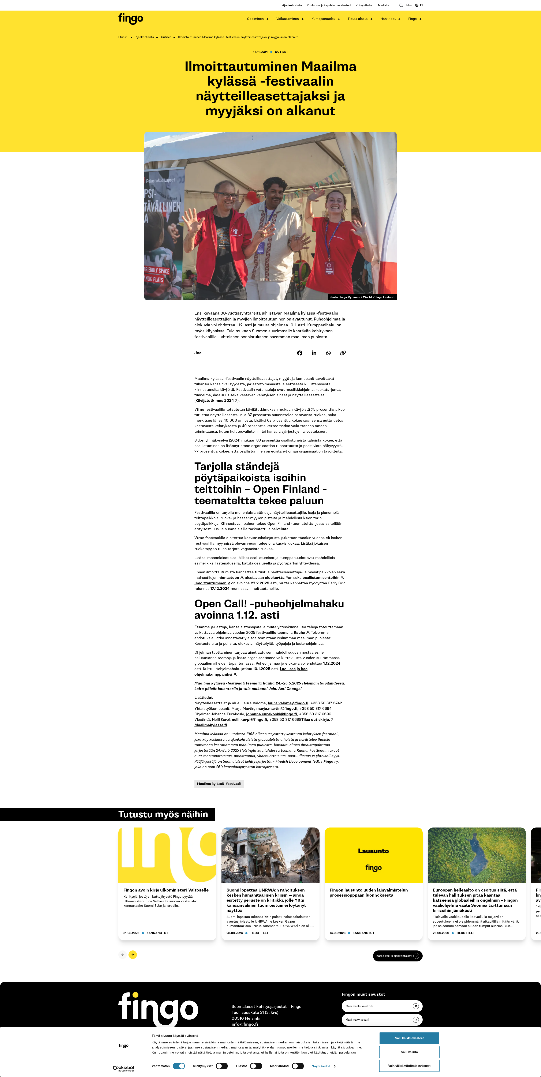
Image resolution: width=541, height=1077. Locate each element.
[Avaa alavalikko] (267, 19)
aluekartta (274, 577)
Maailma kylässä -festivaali (219, 784)
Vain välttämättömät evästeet (409, 1065)
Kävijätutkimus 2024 (214, 400)
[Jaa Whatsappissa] (328, 353)
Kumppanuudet (323, 19)
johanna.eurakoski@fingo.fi (271, 714)
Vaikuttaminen (287, 19)
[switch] (222, 1066)
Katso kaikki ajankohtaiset (394, 956)
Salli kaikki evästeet (409, 1038)
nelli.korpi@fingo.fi (249, 719)
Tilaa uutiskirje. (315, 719)
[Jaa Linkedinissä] (314, 353)
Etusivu (123, 37)
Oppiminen (255, 19)
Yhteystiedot (364, 5)
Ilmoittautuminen (210, 583)
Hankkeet (388, 19)
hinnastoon (229, 577)
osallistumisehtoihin (321, 577)
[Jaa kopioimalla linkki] (343, 353)
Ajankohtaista (292, 5)
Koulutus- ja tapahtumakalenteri (329, 5)
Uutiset (166, 37)
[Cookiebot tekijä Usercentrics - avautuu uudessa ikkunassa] (123, 1069)
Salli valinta (409, 1052)
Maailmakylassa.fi (210, 725)
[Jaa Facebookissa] (299, 353)
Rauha (299, 632)
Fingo (412, 19)
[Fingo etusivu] (130, 19)
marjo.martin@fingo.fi (276, 708)
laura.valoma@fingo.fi (288, 703)
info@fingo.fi (245, 1024)
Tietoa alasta (358, 19)
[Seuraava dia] (132, 954)
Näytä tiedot (321, 1066)
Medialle (383, 5)
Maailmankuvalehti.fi (359, 1006)
